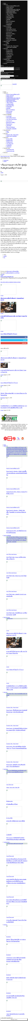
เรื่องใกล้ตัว (8, 36)
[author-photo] (2, 274)
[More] (18, 176)
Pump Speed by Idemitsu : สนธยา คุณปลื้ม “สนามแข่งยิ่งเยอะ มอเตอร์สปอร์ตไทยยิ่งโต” (16, 473)
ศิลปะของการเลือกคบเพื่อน (13, 271)
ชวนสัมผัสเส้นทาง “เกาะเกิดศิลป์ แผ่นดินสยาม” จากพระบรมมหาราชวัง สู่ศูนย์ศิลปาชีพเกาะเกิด (16, 687)
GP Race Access (9, 8)
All (7, 447)
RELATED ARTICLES (5, 282)
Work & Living (6, 41)
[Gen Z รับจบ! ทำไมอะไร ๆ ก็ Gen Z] (8, 330)
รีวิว (4, 257)
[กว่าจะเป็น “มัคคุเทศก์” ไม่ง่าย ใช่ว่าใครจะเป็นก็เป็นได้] (14, 915)
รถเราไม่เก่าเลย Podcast (11, 30)
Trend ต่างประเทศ (10, 62)
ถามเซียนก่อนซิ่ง (10, 15)
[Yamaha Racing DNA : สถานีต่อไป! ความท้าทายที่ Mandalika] (14, 526)
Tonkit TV (5, 4)
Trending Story (6, 59)
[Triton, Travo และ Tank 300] (14, 783)
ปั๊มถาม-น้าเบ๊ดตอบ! (10, 21)
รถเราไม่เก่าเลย (9, 54)
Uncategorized (5, 160)
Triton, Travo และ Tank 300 (12, 787)
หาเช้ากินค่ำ (9, 27)
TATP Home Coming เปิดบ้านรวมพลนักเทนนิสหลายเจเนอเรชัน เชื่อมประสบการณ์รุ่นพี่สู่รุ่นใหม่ (15, 959)
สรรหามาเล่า (9, 32)
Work (7, 42)
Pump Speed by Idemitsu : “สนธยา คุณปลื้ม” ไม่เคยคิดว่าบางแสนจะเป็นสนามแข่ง (16, 512)
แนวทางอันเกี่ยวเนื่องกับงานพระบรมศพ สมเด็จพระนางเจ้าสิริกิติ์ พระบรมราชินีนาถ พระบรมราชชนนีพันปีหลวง (16, 881)
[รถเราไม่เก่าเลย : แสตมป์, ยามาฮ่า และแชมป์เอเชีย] (14, 590)
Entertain (4, 161)
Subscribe (24, 343)
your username (17, 68)
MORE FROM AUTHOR (15, 282)
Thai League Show (10, 17)
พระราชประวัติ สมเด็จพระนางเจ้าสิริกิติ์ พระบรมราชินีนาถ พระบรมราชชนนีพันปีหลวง (16, 901)
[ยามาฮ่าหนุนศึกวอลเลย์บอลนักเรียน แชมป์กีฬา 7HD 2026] (14, 992)
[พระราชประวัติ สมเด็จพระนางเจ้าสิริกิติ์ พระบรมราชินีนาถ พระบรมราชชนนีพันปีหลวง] (14, 895)
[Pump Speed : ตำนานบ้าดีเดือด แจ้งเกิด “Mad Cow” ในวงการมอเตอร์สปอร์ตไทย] (14, 742)
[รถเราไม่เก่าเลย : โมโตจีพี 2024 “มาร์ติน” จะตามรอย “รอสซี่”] (14, 608)
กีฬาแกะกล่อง (9, 22)
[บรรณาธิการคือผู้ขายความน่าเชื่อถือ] (14, 816)
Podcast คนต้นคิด (7, 25)
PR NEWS (3, 397)
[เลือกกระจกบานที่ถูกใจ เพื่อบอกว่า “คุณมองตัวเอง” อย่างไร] (8, 294)
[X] (8, 177)
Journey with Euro (10, 7)
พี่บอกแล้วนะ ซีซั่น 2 (10, 33)
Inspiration (5, 48)
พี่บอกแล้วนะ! (9, 35)
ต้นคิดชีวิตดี (9, 24)
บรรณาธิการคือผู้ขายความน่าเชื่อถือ (15, 821)
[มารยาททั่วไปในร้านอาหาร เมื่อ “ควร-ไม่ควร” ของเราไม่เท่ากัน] (8, 312)
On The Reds (9, 18)
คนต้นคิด (8, 19)
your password (17, 69)
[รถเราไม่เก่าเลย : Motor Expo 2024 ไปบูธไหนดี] (14, 571)
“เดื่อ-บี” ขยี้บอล (9, 14)
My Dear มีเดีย (9, 50)
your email (16, 75)
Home (4, 3)
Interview (5, 44)
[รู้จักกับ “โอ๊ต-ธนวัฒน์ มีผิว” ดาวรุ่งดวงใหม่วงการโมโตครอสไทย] (4, 390)
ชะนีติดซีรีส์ (9, 56)
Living (7, 43)
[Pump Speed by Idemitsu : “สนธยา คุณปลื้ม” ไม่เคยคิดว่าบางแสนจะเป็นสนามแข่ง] (14, 506)
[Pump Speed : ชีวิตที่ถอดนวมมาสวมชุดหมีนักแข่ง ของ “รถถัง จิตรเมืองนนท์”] (14, 706)
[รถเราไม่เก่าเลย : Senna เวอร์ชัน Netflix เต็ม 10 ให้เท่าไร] (14, 552)
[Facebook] (3, 177)
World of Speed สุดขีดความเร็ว (13, 5)
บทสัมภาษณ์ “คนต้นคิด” (11, 47)
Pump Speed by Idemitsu (11, 12)
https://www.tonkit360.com (7, 276)
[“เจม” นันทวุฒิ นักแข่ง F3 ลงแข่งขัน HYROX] (14, 1010)
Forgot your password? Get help (7, 72)
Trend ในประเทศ (10, 60)
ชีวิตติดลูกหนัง (9, 51)
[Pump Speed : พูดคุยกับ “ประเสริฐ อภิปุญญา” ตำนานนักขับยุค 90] (14, 760)
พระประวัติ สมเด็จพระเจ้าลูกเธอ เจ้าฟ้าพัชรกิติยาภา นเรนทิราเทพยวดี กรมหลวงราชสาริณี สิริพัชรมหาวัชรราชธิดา (16, 860)
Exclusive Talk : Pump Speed (12, 45)
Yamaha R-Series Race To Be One (13, 9)
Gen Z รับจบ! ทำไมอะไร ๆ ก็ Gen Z (9, 333)
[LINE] (13, 177)
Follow (24, 340)
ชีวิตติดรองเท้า (9, 53)
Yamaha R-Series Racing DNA (12, 10)
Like (25, 337)
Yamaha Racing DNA (10, 11)
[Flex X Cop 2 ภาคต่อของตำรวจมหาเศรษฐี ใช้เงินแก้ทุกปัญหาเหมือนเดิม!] (14, 833)
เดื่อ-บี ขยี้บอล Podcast (11, 29)
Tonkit (2, 172)
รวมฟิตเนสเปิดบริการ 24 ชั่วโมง (12, 272)
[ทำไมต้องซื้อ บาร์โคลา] (14, 799)
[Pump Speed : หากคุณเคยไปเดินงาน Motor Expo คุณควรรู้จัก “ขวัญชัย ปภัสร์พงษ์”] (14, 724)
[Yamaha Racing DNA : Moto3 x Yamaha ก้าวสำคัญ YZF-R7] (14, 487)
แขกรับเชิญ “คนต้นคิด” (11, 40)
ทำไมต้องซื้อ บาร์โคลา (12, 804)
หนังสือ (5, 256)
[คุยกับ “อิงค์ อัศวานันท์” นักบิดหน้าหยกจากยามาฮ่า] (14, 973)
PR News (5, 63)
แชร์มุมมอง (8, 57)
